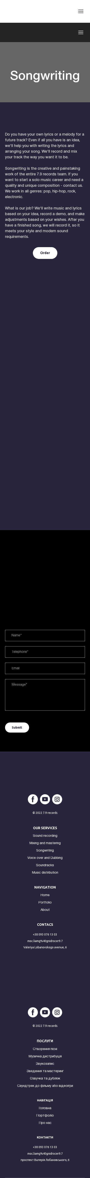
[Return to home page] (10, 11)
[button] (45, 253)
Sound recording (45, 835)
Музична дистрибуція (45, 1056)
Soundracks (45, 865)
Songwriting (45, 850)
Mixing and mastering (45, 843)
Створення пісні (45, 1049)
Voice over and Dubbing (45, 858)
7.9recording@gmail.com (45, 941)
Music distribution (45, 872)
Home (45, 895)
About (45, 910)
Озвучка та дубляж (45, 1078)
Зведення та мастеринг (45, 1071)
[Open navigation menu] (81, 11)
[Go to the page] (13, 32)
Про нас (45, 1123)
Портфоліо (45, 1115)
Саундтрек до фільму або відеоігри (45, 1086)
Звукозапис (45, 1063)
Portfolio (45, 902)
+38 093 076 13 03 (45, 934)
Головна (45, 1108)
